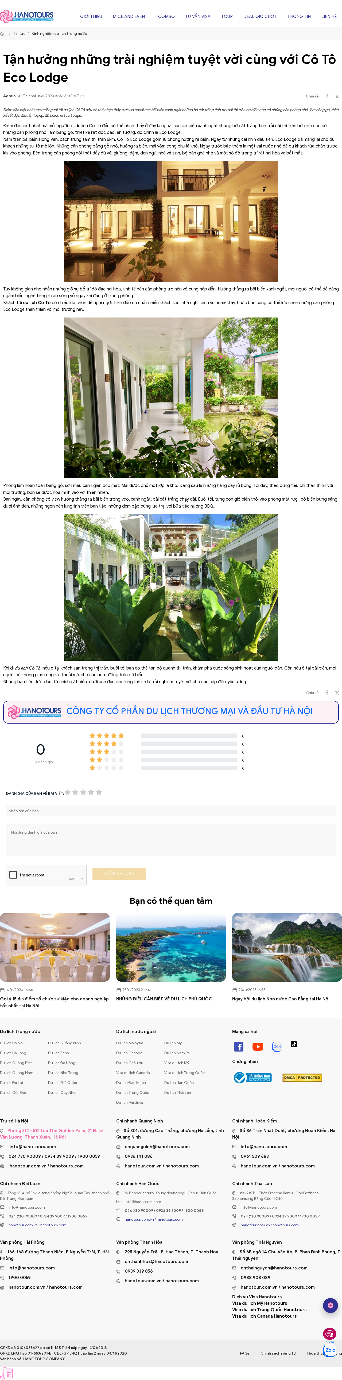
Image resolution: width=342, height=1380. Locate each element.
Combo (166, 16)
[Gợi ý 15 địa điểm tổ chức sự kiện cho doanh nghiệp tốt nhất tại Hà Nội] (55, 947)
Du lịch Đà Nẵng (61, 1063)
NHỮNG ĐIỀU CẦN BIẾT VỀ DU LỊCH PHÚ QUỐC (164, 999)
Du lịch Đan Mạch (131, 1082)
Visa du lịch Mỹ (176, 1063)
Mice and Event (130, 16)
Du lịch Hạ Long (13, 1053)
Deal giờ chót (260, 16)
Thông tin (299, 16)
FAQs (245, 1353)
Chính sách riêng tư (278, 1353)
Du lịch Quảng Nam (16, 1073)
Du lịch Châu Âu (129, 1063)
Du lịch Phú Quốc (62, 1082)
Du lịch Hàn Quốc (179, 1082)
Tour (227, 16)
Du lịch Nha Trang (63, 1073)
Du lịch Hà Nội (11, 1043)
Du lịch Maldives (129, 1102)
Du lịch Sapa (58, 1053)
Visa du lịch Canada (133, 1073)
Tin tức (19, 33)
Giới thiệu (91, 16)
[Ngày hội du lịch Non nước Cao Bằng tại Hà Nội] (287, 947)
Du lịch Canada (129, 1053)
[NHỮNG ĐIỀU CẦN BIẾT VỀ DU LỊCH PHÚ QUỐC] (171, 947)
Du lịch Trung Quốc (132, 1092)
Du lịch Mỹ (173, 1043)
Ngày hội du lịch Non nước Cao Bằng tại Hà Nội (280, 999)
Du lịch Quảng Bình (16, 1063)
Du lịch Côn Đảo (13, 1092)
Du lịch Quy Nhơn (62, 1092)
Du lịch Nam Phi (177, 1053)
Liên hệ (329, 16)
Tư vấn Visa (198, 16)
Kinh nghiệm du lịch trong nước (59, 33)
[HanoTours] (3, 34)
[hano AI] (330, 1305)
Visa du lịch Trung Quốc (184, 1073)
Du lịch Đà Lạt (12, 1082)
